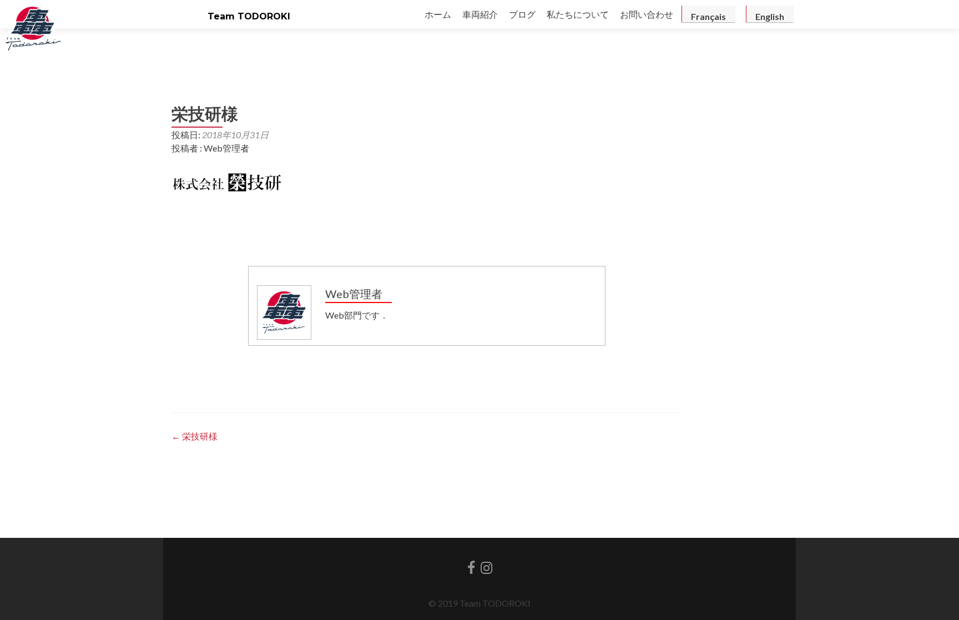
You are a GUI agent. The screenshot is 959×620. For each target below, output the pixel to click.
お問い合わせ (646, 14)
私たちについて (578, 14)
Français (708, 16)
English (769, 16)
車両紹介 (480, 14)
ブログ (522, 14)
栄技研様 (194, 436)
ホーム (438, 14)
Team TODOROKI (249, 16)
